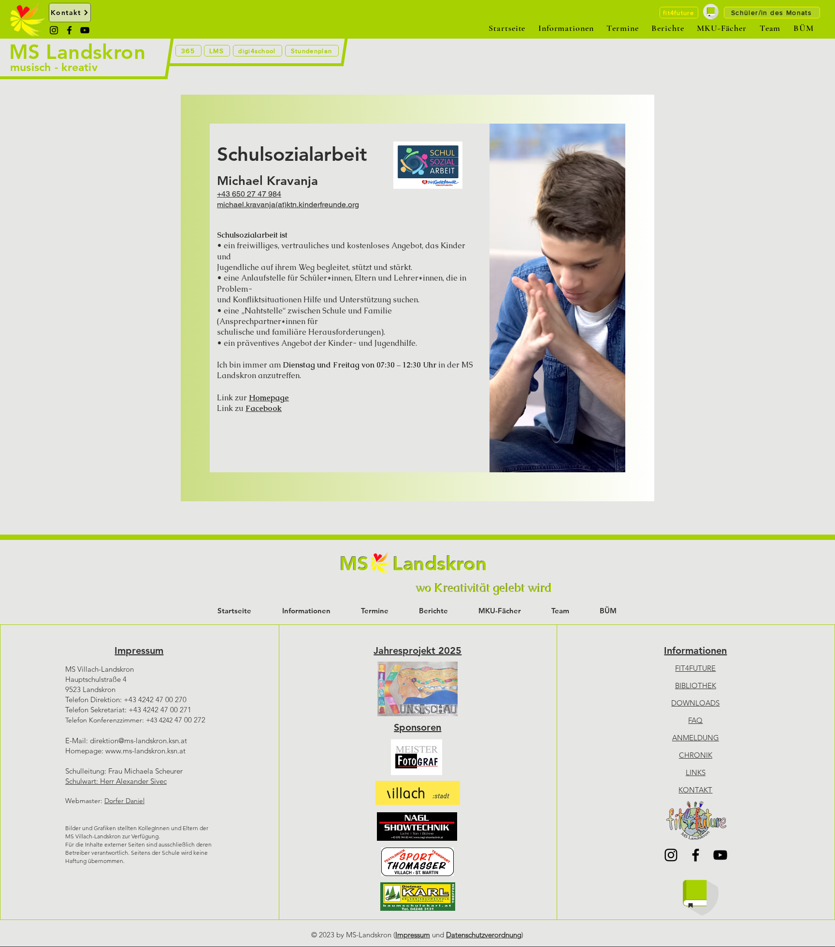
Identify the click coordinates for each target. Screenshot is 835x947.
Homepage (269, 398)
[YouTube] (84, 30)
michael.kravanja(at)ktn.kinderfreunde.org (288, 204)
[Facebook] (69, 30)
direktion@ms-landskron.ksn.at (138, 740)
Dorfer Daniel (124, 800)
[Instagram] (53, 30)
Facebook (263, 408)
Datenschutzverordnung (483, 934)
